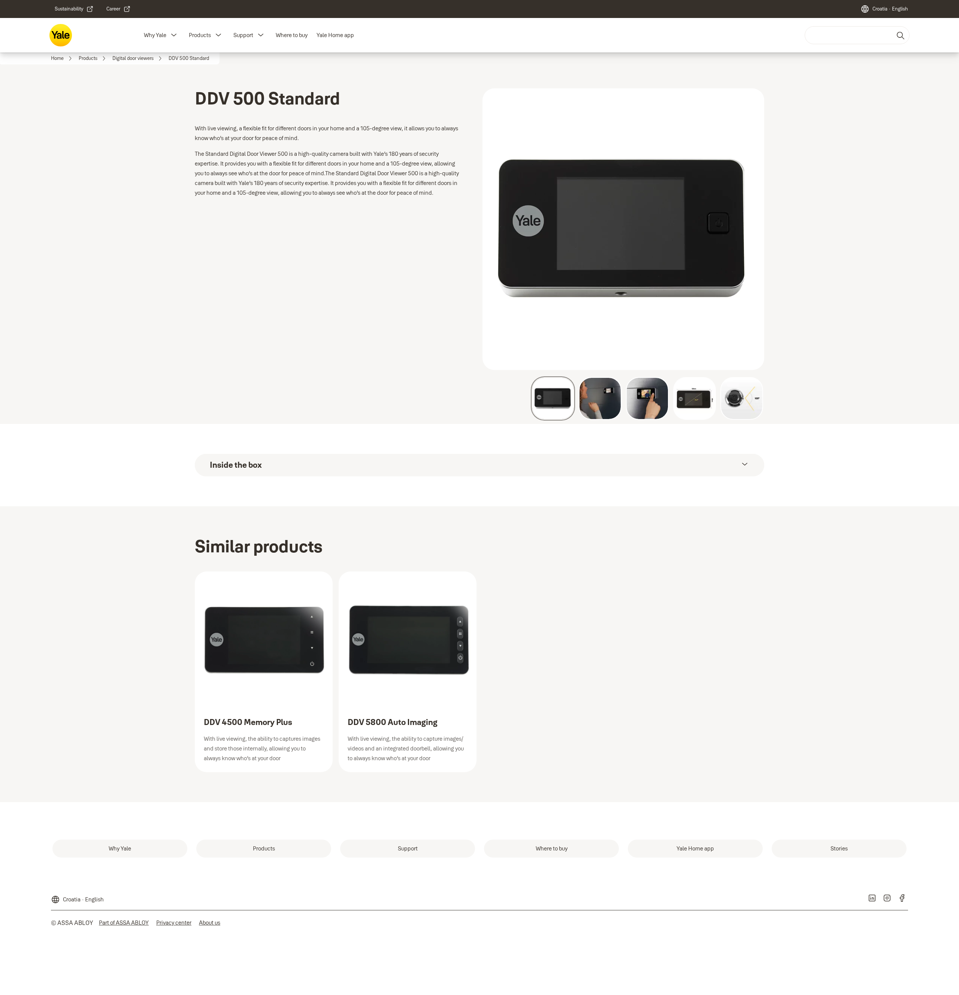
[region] (482, 149)
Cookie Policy (545, 148)
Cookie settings (338, 173)
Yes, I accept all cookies (607, 174)
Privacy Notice (581, 148)
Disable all (538, 174)
